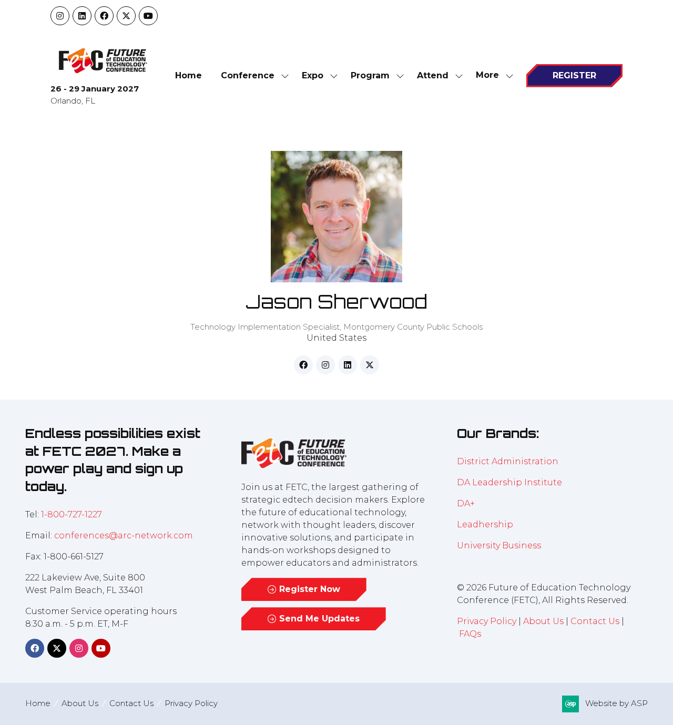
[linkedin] (347, 364)
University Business (499, 545)
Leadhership (485, 524)
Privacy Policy (486, 621)
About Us (543, 621)
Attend (432, 75)
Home (188, 75)
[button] (492, 75)
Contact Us (594, 621)
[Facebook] (104, 15)
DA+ (466, 503)
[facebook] (303, 364)
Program (370, 75)
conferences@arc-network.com (123, 535)
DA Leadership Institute (510, 482)
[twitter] (369, 364)
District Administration (507, 461)
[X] (126, 15)
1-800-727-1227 (71, 514)
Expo (312, 75)
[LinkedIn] (82, 15)
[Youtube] (148, 15)
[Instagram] (59, 15)
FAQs (470, 634)
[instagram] (325, 364)
